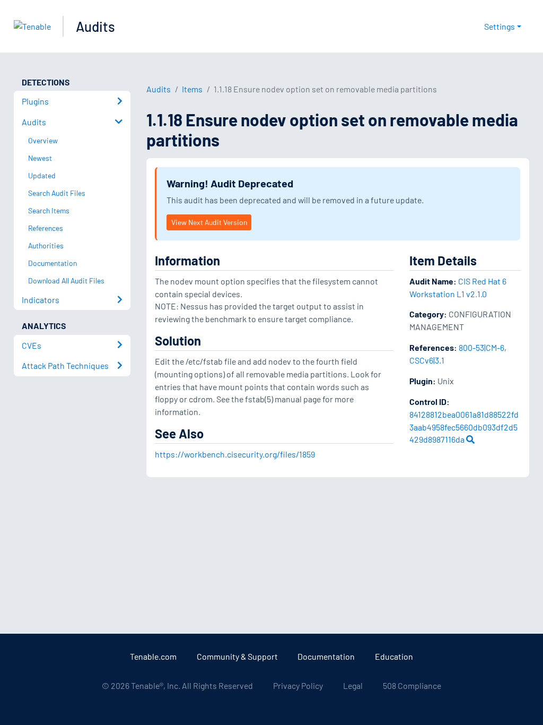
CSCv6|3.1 (426, 360)
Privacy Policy (298, 685)
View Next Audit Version (209, 222)
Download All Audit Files (66, 280)
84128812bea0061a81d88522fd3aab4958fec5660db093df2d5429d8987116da (464, 427)
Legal (353, 685)
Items (192, 89)
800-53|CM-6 (481, 347)
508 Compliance (412, 685)
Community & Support (237, 656)
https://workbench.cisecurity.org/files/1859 (235, 454)
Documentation (326, 656)
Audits (95, 26)
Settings (499, 26)
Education (394, 656)
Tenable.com (153, 656)
